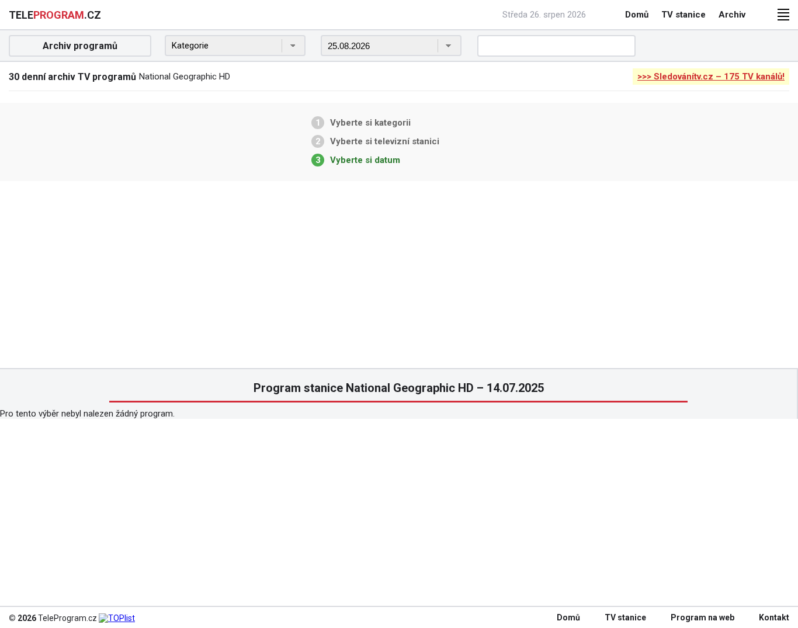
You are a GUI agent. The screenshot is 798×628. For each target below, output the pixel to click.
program (55, 15)
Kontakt (774, 617)
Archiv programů (80, 45)
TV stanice (683, 14)
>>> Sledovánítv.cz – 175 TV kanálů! (711, 76)
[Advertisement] (399, 274)
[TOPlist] (117, 618)
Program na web (702, 617)
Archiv (732, 14)
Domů (636, 14)
